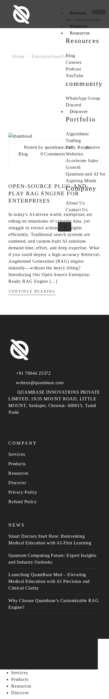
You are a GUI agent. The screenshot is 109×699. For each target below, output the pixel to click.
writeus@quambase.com (40, 382)
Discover (78, 111)
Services (78, 13)
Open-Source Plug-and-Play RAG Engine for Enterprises (48, 193)
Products (78, 26)
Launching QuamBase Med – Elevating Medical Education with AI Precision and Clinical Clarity (49, 581)
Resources (80, 33)
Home (18, 56)
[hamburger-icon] (99, 12)
